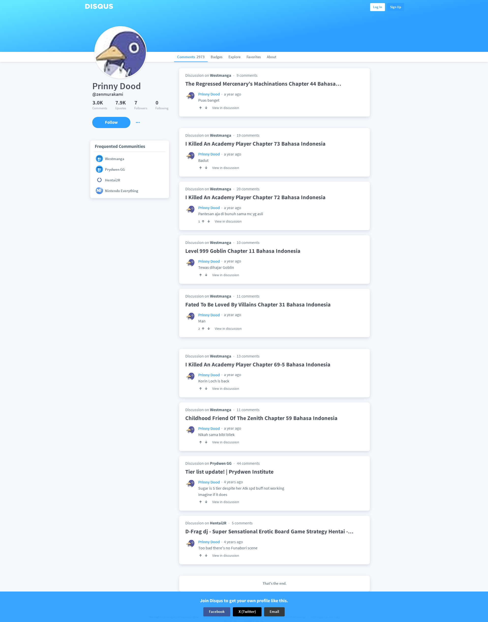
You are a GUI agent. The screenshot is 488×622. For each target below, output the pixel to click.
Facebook (217, 611)
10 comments (248, 242)
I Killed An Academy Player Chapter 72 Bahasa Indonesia (255, 197)
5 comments (242, 522)
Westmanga (220, 75)
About (271, 56)
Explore (234, 56)
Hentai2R (218, 522)
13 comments (248, 356)
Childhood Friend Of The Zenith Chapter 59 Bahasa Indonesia (261, 418)
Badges (216, 56)
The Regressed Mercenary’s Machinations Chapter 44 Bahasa (263, 83)
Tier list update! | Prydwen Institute (229, 471)
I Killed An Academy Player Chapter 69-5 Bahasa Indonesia (257, 364)
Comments (191, 56)
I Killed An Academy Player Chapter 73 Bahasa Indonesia (255, 143)
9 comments (247, 75)
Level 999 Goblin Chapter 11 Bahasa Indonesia (242, 250)
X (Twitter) (247, 611)
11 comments (248, 296)
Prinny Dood (209, 94)
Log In (377, 7)
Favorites (254, 56)
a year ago (232, 94)
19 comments (248, 135)
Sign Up (395, 7)
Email (274, 611)
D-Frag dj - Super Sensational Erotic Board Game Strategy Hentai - (269, 531)
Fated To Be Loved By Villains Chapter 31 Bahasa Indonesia (258, 304)
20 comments (248, 188)
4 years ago (233, 481)
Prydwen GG (221, 463)
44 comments (248, 463)
